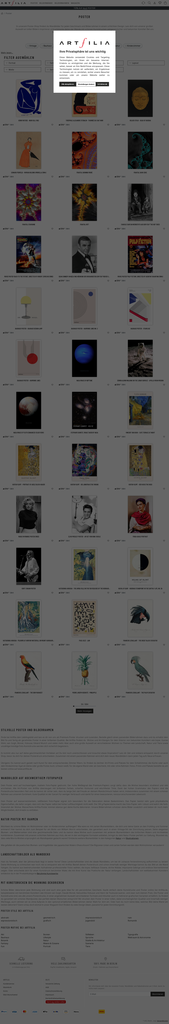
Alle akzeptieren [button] (67, 84)
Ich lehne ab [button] (102, 84)
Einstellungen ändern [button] (86, 84)
